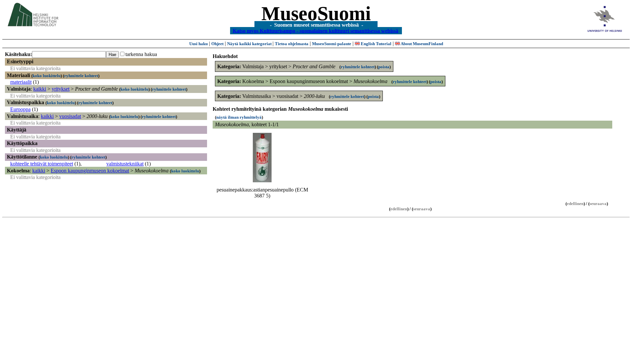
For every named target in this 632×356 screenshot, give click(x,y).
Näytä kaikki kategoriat (250, 43)
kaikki (39, 89)
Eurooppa (20, 109)
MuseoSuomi (316, 13)
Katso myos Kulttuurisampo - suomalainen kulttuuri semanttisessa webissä (315, 30)
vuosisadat (70, 116)
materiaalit (21, 82)
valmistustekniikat (125, 163)
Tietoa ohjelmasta (291, 43)
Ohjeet (217, 43)
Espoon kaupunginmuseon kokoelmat (90, 170)
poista (383, 66)
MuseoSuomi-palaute (331, 43)
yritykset (60, 89)
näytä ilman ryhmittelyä (239, 117)
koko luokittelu (47, 75)
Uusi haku (198, 43)
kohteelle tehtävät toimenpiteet (41, 163)
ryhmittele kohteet (81, 75)
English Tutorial (375, 43)
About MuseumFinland (421, 43)
